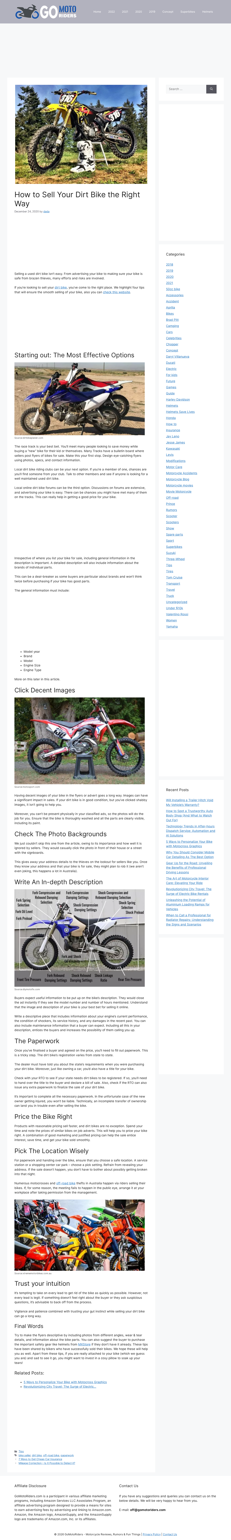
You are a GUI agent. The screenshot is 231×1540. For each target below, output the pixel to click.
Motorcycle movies (179, 485)
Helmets (207, 11)
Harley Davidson (178, 399)
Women (171, 620)
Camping (172, 326)
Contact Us (170, 1534)
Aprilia (170, 307)
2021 (125, 11)
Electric (171, 369)
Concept (167, 11)
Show (170, 528)
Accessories (175, 295)
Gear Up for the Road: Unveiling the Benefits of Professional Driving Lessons (189, 867)
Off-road (172, 497)
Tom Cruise (174, 577)
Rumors (171, 510)
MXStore (84, 1344)
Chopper (172, 344)
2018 (169, 264)
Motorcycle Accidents (181, 473)
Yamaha (172, 626)
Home (97, 11)
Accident (172, 301)
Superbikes (187, 11)
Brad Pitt (172, 320)
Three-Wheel (175, 559)
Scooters (172, 522)
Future (170, 381)
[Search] (211, 89)
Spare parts (174, 534)
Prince (170, 504)
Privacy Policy (152, 1534)
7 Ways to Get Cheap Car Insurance (40, 1459)
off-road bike (65, 1183)
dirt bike (61, 287)
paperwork (67, 1455)
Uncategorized (176, 602)
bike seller (24, 1455)
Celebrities (174, 338)
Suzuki (171, 553)
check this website (116, 292)
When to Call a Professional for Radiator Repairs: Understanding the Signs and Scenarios (189, 919)
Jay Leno (172, 436)
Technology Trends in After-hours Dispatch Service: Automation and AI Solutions (190, 830)
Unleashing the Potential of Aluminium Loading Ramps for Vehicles (188, 904)
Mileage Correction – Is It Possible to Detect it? (47, 1463)
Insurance (173, 430)
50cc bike (173, 289)
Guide (170, 393)
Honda (171, 418)
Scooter (171, 516)
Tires (169, 571)
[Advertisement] (115, 48)
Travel (170, 590)
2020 (138, 11)
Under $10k (174, 608)
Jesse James (175, 442)
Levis (170, 455)
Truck (170, 596)
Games (171, 387)
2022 (111, 11)
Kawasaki (173, 448)
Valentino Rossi (177, 614)
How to (171, 424)
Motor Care (174, 467)
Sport (170, 540)
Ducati (170, 363)
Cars (169, 332)
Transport (173, 583)
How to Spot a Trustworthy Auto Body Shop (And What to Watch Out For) (189, 815)
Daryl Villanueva (177, 356)
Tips (21, 1451)
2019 (152, 11)
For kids (171, 375)
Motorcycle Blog (177, 479)
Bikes (170, 313)
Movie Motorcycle (178, 491)
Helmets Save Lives (180, 412)
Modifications (176, 461)
